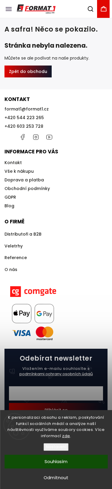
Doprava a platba (24, 180)
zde (66, 436)
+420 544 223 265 (24, 118)
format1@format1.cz (26, 109)
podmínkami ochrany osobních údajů (56, 373)
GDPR (10, 197)
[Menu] (9, 9)
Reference (15, 258)
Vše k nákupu (19, 171)
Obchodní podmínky (27, 188)
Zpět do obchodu (28, 71)
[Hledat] (91, 9)
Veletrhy (13, 246)
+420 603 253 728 (23, 126)
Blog (9, 206)
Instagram (35, 137)
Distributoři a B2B (23, 234)
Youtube (49, 137)
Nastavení (56, 447)
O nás (10, 269)
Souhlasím (56, 461)
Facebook (22, 137)
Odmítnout (56, 477)
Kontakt (13, 163)
